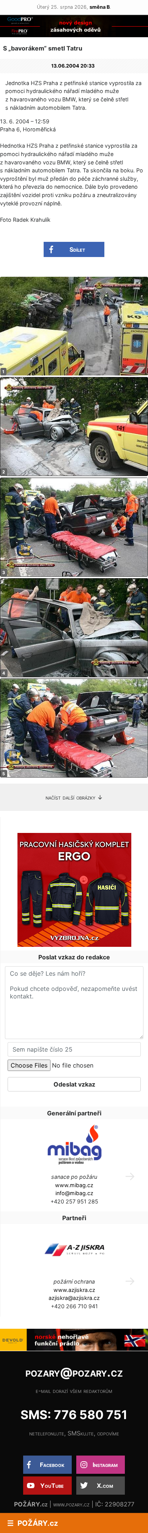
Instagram (105, 1464)
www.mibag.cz (74, 1185)
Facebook (52, 1464)
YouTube (52, 1485)
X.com (105, 1485)
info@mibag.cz (74, 1193)
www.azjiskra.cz (74, 1290)
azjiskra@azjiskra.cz (74, 1298)
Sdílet (77, 249)
